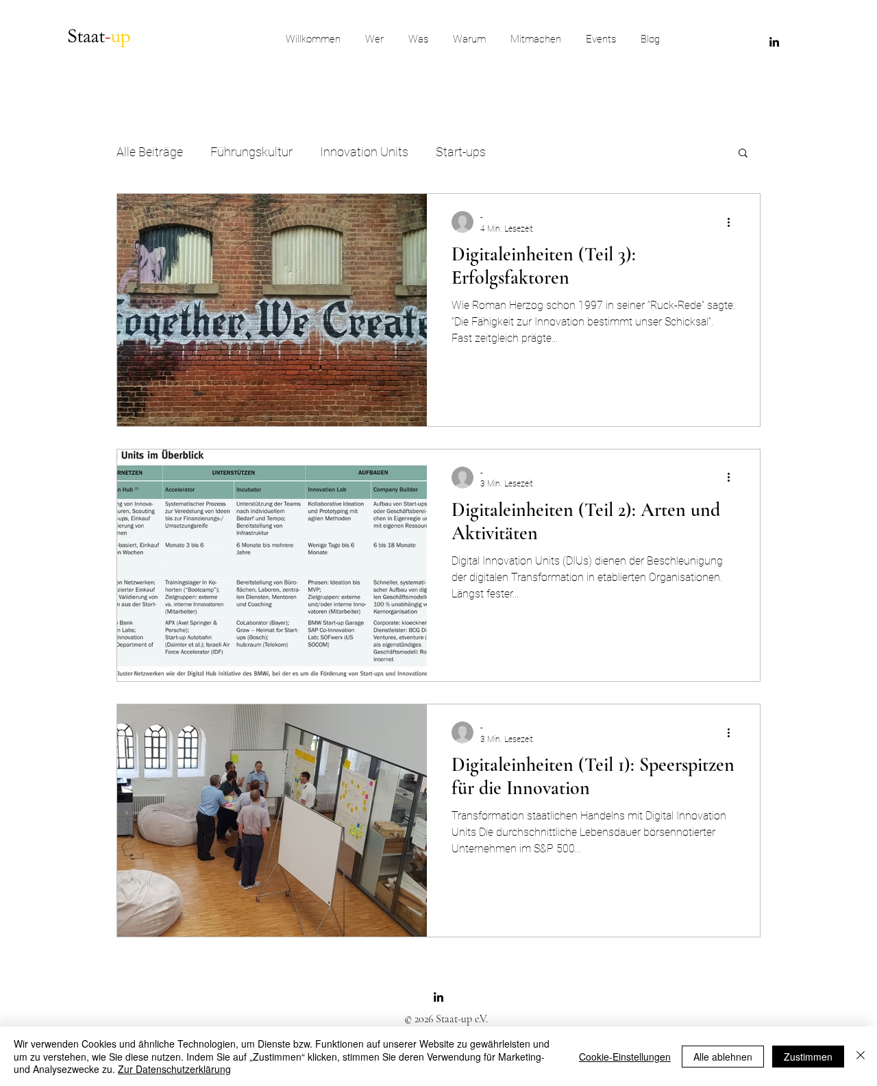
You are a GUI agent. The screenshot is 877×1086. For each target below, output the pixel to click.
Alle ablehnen (722, 1056)
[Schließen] (860, 1056)
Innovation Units (364, 152)
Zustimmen (808, 1056)
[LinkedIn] (774, 42)
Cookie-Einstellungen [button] (625, 1056)
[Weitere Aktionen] (733, 222)
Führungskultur (251, 152)
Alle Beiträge (149, 152)
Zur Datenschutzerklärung (174, 1069)
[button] (743, 154)
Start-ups (461, 152)
